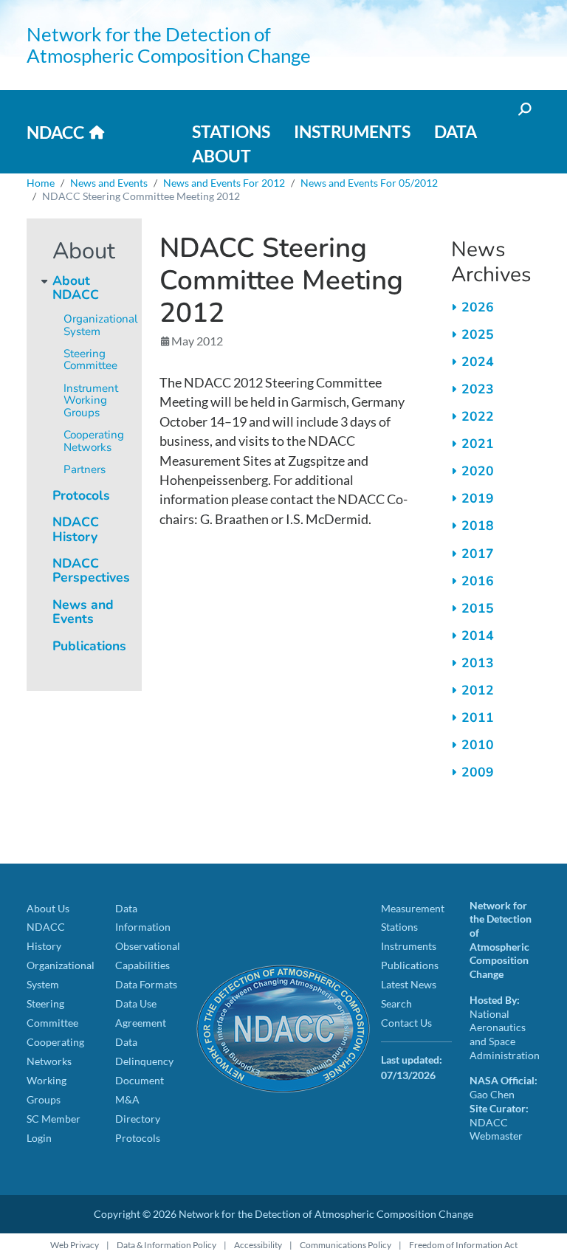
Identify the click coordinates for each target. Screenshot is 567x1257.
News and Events (109, 182)
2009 (477, 772)
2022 (477, 416)
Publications (89, 646)
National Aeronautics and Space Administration (505, 1034)
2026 (477, 307)
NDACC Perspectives (91, 570)
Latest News (408, 984)
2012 (477, 690)
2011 (477, 717)
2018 (477, 525)
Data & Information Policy (166, 1244)
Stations (231, 131)
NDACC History (75, 529)
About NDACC (75, 287)
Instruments (352, 131)
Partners (84, 469)
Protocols (81, 495)
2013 (477, 663)
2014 (477, 635)
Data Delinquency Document (144, 1061)
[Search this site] (523, 108)
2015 (477, 608)
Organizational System (100, 325)
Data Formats (146, 984)
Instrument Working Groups (90, 400)
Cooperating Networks (93, 441)
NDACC (55, 132)
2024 (477, 362)
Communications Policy (345, 1244)
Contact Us (406, 1022)
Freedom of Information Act (463, 1244)
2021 (477, 443)
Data (455, 131)
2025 (477, 334)
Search (396, 1003)
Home (41, 182)
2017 (477, 553)
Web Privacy (74, 1244)
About (221, 155)
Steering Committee (90, 359)
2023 (477, 389)
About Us (48, 908)
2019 (477, 498)
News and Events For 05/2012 (369, 182)
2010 (477, 745)
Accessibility (258, 1244)
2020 (477, 471)
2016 (477, 581)
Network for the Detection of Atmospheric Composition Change (169, 44)
